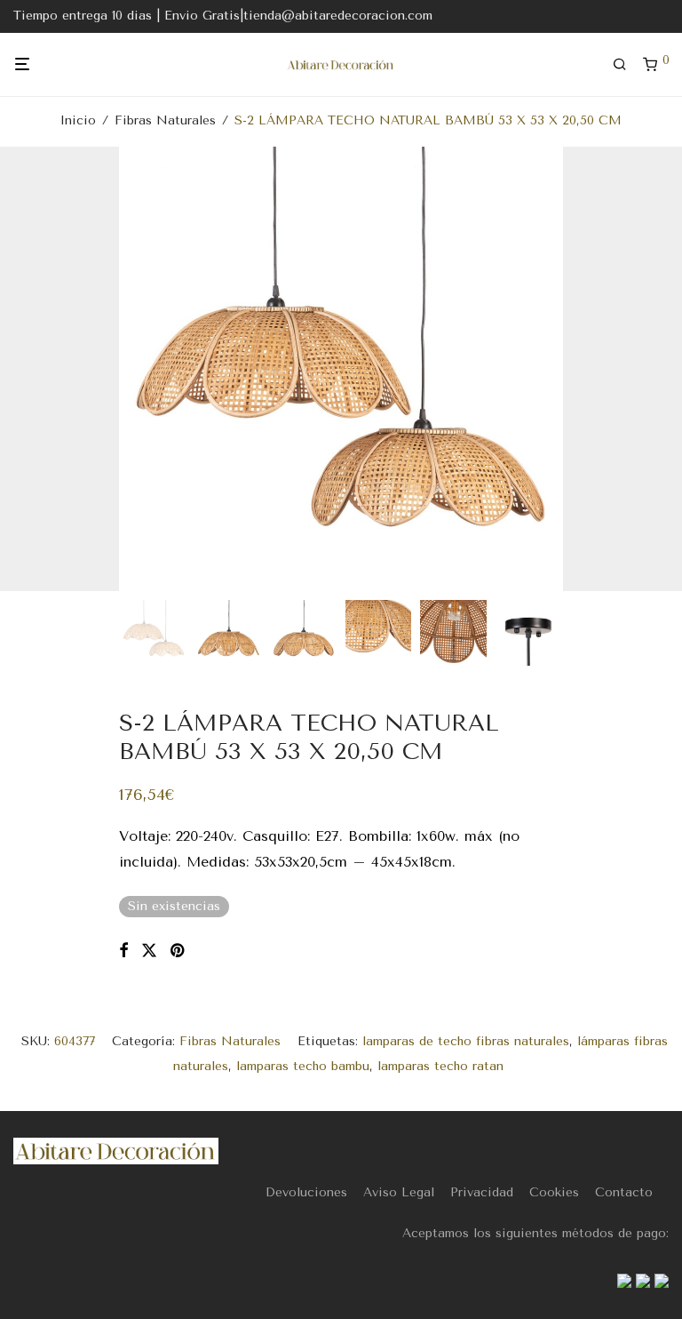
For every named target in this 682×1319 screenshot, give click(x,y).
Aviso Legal (398, 1192)
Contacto (624, 1192)
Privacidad (481, 1192)
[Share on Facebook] (123, 951)
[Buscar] (626, 65)
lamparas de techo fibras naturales (465, 1041)
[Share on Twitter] (149, 951)
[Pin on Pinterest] (178, 951)
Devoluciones (306, 1192)
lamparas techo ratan (440, 1066)
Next (665, 369)
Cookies (554, 1192)
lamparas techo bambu (302, 1066)
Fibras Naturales (165, 120)
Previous (16, 369)
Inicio (78, 120)
